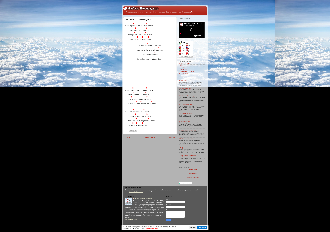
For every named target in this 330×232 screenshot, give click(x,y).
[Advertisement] (160, 74)
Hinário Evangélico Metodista (143, 198)
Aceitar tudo (202, 227)
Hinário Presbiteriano (192, 177)
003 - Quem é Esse (184, 148)
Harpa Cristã (193, 169)
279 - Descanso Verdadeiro (186, 139)
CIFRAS (181, 65)
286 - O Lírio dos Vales (185, 88)
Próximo (128, 137)
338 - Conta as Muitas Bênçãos (187, 95)
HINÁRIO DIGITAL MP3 (185, 73)
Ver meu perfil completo (131, 219)
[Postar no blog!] (131, 131)
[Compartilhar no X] (133, 131)
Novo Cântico (193, 173)
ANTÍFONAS (182, 67)
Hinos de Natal (183, 80)
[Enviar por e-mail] (129, 131)
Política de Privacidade (185, 183)
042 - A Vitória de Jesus (185, 113)
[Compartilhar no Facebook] (134, 131)
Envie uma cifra (183, 69)
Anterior (172, 137)
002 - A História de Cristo (185, 104)
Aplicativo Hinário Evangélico (186, 71)
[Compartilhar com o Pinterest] (136, 131)
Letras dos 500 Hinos (184, 63)
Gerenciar (192, 227)
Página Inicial (150, 137)
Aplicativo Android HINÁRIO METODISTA (190, 130)
